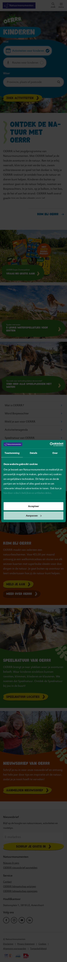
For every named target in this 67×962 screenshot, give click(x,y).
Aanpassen (32, 515)
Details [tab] (33, 453)
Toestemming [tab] (12, 453)
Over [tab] (55, 453)
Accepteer (33, 506)
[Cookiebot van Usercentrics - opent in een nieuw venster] (49, 444)
